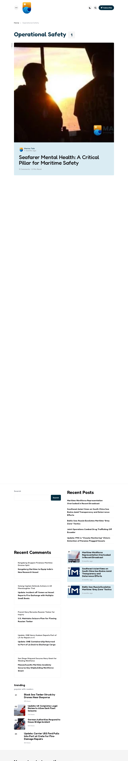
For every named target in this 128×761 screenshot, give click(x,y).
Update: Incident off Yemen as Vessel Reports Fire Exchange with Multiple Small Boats (36, 595)
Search (17, 491)
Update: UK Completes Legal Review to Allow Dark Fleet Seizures (43, 708)
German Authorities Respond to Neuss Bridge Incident (44, 720)
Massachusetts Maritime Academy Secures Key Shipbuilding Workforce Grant (36, 668)
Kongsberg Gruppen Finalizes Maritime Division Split (35, 564)
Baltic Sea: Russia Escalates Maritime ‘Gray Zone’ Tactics (88, 522)
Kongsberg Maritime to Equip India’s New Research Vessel (35, 570)
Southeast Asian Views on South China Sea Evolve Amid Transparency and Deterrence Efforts (88, 512)
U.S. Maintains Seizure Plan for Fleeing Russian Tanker (37, 620)
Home (16, 23)
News (12, 45)
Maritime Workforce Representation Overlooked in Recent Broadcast (85, 502)
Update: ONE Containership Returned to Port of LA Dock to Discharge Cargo (37, 643)
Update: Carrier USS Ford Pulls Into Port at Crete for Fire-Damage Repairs (41, 736)
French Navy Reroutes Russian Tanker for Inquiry (36, 613)
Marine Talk (29, 148)
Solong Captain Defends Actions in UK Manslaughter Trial (35, 587)
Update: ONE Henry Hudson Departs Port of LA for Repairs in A (37, 636)
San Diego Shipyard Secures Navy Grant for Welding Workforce (37, 659)
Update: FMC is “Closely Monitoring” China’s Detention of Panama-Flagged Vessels (88, 539)
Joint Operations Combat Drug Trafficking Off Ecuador (89, 530)
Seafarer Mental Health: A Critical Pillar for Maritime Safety (59, 160)
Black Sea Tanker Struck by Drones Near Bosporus (39, 696)
